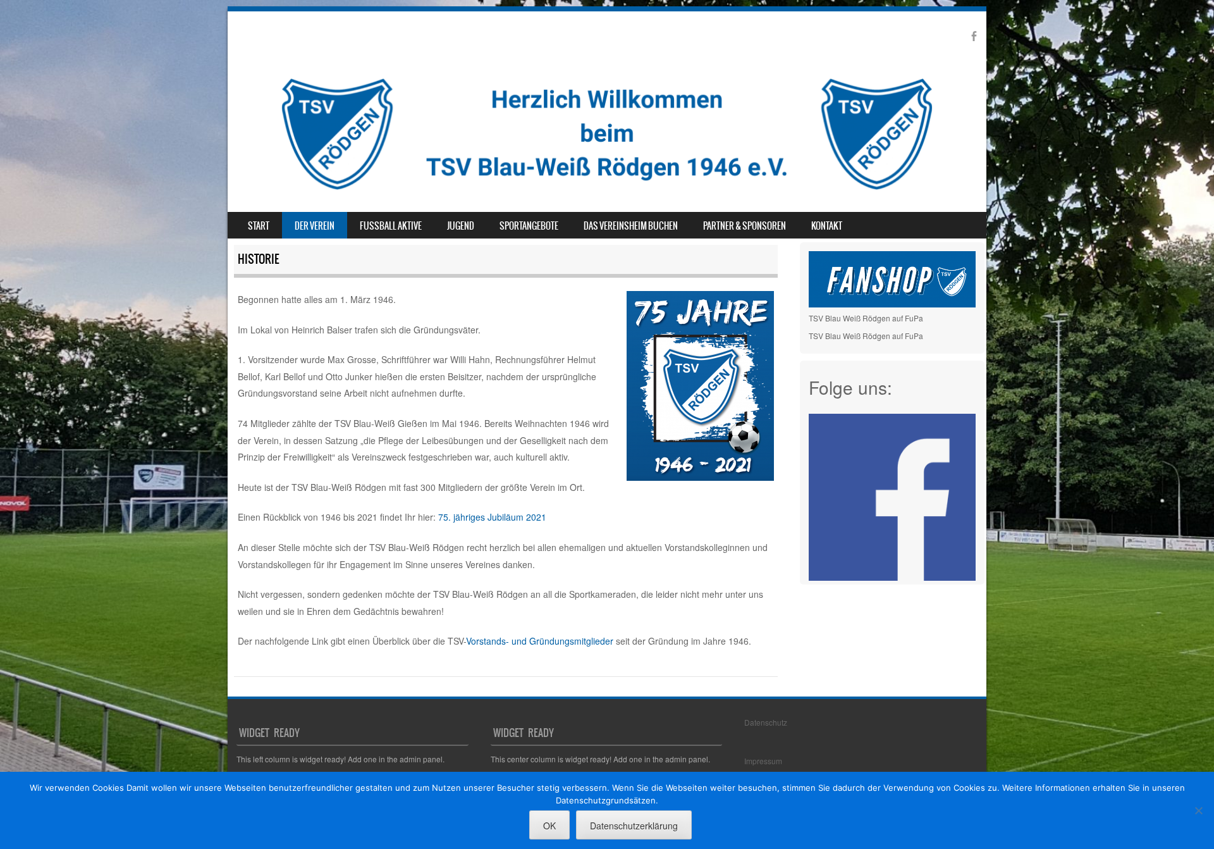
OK (549, 825)
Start (258, 226)
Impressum (763, 760)
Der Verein (314, 226)
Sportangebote (529, 226)
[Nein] (1198, 810)
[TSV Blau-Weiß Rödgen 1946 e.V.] (607, 193)
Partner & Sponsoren (744, 226)
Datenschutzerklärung (634, 825)
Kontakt (826, 226)
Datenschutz (765, 722)
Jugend (460, 226)
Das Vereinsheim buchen (631, 226)
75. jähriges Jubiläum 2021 (492, 517)
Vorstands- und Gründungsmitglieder (539, 641)
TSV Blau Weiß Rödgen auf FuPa (866, 318)
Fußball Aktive (391, 226)
